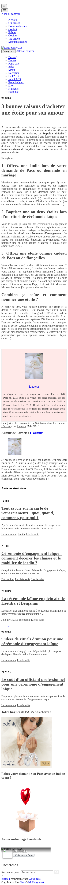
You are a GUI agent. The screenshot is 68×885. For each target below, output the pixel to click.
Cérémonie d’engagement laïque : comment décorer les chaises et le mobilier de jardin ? (31, 558)
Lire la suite (32, 534)
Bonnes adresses (17, 26)
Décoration (7, 579)
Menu (11, 69)
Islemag (5, 878)
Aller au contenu (10, 13)
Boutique (13, 91)
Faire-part (13, 63)
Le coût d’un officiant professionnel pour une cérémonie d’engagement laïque (33, 684)
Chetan (23, 882)
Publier (12, 32)
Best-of (12, 57)
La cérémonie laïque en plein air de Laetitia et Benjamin (33, 601)
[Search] (4, 6)
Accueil (12, 19)
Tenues (12, 60)
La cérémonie (22, 423)
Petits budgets (16, 82)
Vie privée (14, 38)
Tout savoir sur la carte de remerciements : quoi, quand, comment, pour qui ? (27, 513)
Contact (12, 29)
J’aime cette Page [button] (24, 855)
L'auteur (21, 426)
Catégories (8, 51)
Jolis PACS (14, 79)
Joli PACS (20, 851)
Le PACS (13, 76)
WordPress (34, 878)
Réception (14, 72)
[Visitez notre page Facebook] (7, 854)
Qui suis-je (14, 22)
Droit (11, 85)
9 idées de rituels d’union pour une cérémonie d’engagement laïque (32, 641)
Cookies (12, 35)
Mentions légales (17, 41)
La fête (21, 534)
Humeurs (13, 88)
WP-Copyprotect (36, 882)
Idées (11, 66)
